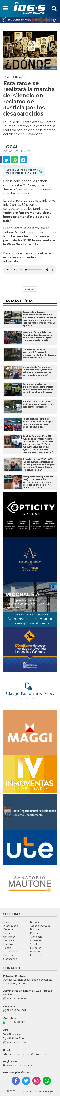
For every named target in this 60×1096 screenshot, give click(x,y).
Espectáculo (10, 955)
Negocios (8, 940)
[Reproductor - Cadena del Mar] (30, 20)
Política (34, 933)
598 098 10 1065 (16, 1010)
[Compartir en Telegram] (23, 159)
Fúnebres (35, 947)
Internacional (10, 925)
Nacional (35, 922)
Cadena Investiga (40, 925)
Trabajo (7, 947)
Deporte (8, 929)
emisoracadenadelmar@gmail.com (26, 1054)
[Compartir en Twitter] (6, 159)
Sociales (35, 944)
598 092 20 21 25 (16, 998)
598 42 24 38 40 (16, 1033)
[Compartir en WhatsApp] (14, 159)
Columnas (9, 936)
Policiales (35, 929)
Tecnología (36, 936)
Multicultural (10, 951)
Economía (36, 955)
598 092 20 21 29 (16, 1022)
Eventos (8, 944)
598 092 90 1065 (16, 1042)
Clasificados (10, 959)
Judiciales (8, 933)
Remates (35, 951)
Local (6, 922)
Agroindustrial (38, 940)
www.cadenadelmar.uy (18, 1065)
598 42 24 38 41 (15, 1038)
